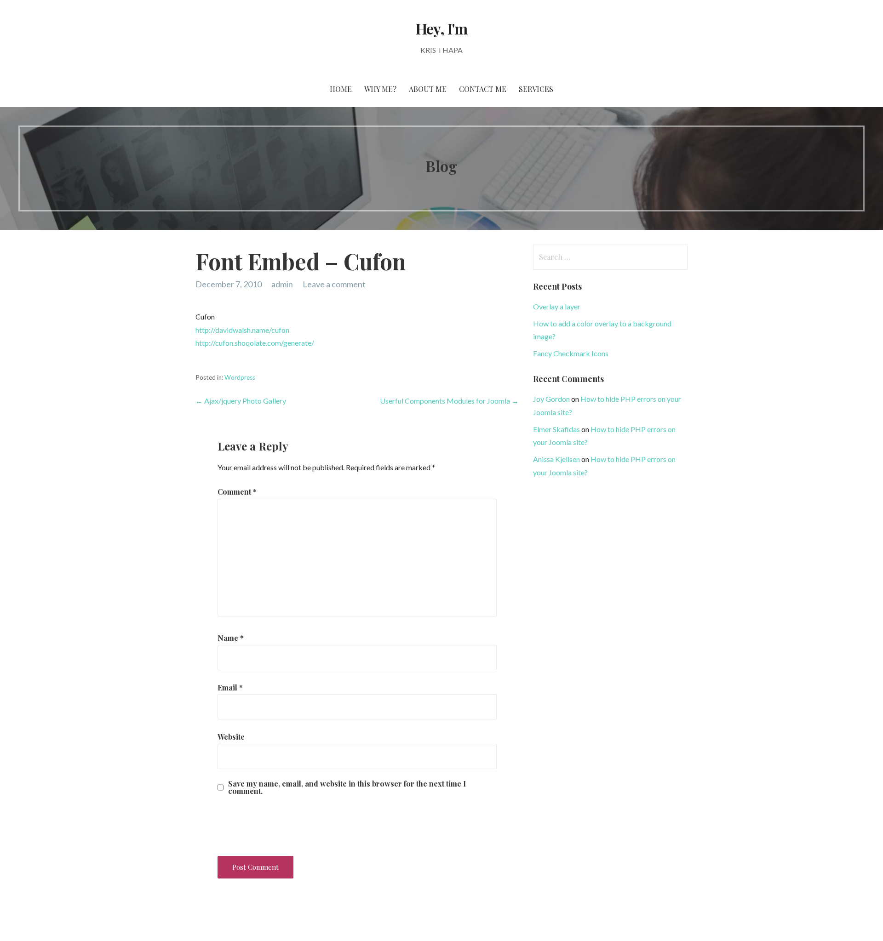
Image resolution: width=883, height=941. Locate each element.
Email (230, 687)
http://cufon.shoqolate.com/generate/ (254, 342)
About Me (428, 89)
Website (231, 736)
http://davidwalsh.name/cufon (242, 329)
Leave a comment (334, 284)
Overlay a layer (556, 306)
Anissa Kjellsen (556, 459)
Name (231, 638)
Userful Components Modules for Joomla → (449, 400)
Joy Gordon (551, 398)
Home (341, 89)
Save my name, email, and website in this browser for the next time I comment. (347, 787)
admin (282, 284)
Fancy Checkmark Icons (570, 353)
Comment (237, 491)
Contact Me (482, 89)
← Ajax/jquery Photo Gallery (240, 400)
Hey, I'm (441, 28)
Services (536, 89)
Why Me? (380, 89)
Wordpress (239, 377)
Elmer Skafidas (556, 429)
